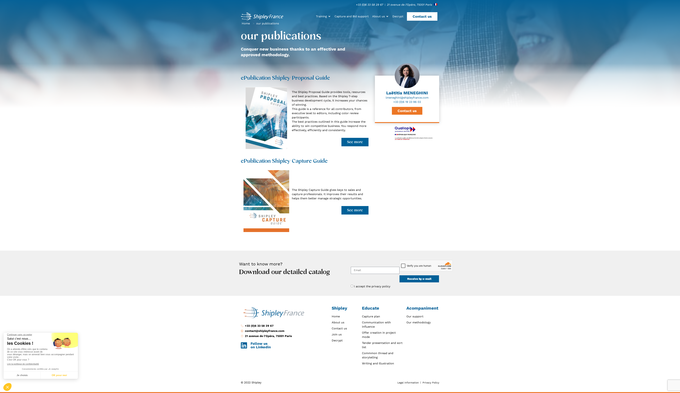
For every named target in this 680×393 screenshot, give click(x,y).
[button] (323, 16)
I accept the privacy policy (372, 286)
